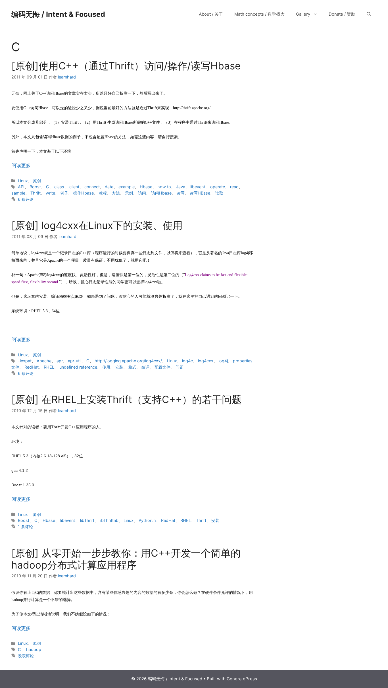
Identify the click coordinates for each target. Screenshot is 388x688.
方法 (116, 193)
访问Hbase (161, 193)
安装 (119, 367)
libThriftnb (108, 520)
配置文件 (162, 367)
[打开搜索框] (369, 14)
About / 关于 (211, 14)
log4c (187, 360)
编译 (145, 367)
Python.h (147, 520)
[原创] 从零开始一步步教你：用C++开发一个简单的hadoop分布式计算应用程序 (126, 559)
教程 (103, 193)
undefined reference (78, 367)
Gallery (303, 14)
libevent (197, 186)
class (59, 186)
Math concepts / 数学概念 (259, 14)
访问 (142, 193)
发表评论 (26, 655)
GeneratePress (242, 678)
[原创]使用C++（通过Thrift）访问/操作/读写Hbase (126, 66)
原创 (37, 180)
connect (92, 186)
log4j (223, 360)
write (50, 193)
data (109, 186)
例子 (64, 193)
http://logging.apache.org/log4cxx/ (128, 360)
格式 (132, 367)
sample (18, 193)
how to (164, 186)
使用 (106, 367)
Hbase (146, 186)
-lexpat (25, 360)
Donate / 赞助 (342, 14)
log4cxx (205, 360)
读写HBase (200, 193)
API (21, 186)
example (126, 186)
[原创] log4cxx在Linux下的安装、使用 (97, 225)
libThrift (87, 520)
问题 (179, 367)
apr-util (74, 360)
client (74, 186)
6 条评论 (26, 199)
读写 (181, 193)
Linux (23, 180)
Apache (44, 360)
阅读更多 (21, 165)
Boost (35, 186)
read (234, 186)
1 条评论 (25, 526)
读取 (219, 193)
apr (60, 360)
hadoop (33, 649)
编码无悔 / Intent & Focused (58, 14)
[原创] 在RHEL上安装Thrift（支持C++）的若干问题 (126, 399)
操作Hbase (83, 193)
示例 (129, 193)
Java (180, 186)
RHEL (49, 367)
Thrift (35, 193)
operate (217, 186)
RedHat (31, 367)
